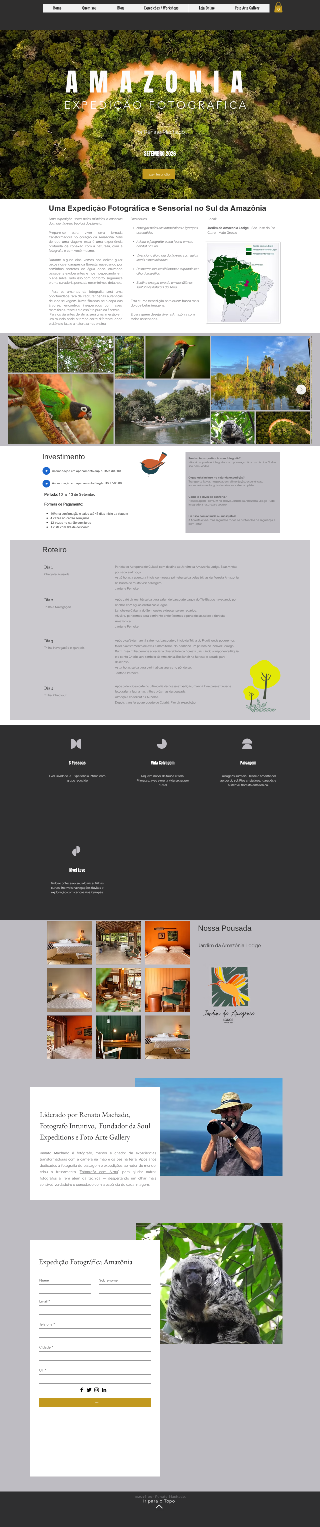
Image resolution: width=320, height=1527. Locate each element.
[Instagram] (97, 1390)
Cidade (45, 1347)
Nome (44, 1280)
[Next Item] (301, 389)
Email (43, 1301)
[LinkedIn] (104, 1390)
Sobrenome (108, 1280)
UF (41, 1370)
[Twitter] (89, 1390)
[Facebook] (81, 1390)
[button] (278, 7)
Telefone (45, 1324)
